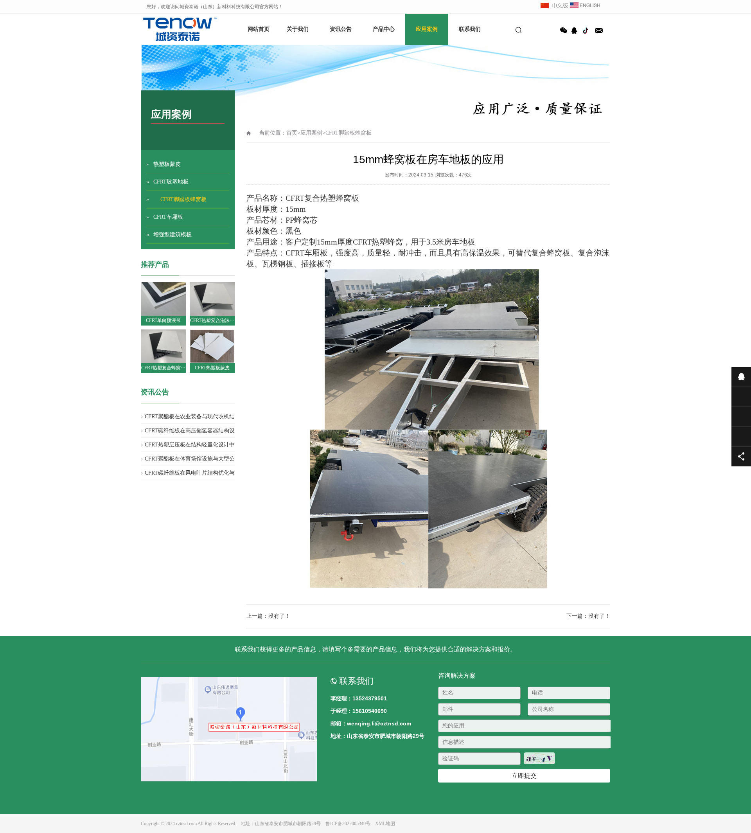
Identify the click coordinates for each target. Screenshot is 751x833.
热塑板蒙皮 (167, 164)
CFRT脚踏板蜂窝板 (183, 199)
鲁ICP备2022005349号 (347, 823)
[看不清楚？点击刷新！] (539, 758)
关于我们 (298, 29)
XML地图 (385, 823)
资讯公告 (341, 29)
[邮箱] (599, 30)
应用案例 (427, 29)
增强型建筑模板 (172, 234)
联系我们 (470, 29)
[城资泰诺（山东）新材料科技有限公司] (168, 29)
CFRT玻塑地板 (171, 182)
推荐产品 (155, 264)
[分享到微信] (564, 30)
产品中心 (384, 29)
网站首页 (258, 29)
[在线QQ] (575, 30)
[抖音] (587, 30)
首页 (291, 133)
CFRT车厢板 (168, 217)
